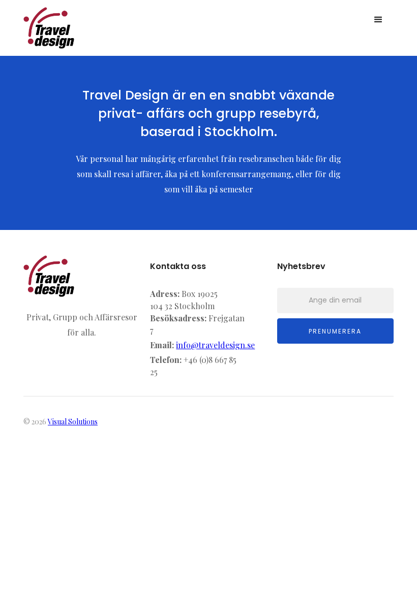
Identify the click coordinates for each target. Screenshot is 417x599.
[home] (48, 28)
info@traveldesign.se (215, 345)
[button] (378, 20)
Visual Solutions (73, 421)
